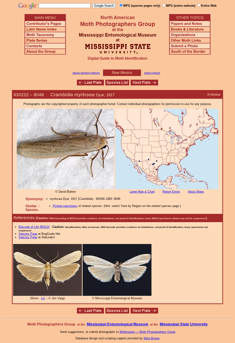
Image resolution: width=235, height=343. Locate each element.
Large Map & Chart (142, 191)
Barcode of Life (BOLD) (34, 227)
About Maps (196, 191)
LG (43, 298)
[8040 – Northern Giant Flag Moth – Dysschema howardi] (90, 84)
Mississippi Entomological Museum (117, 324)
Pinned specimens (65, 206)
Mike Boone (151, 338)
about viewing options (86, 73)
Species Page (28, 233)
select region (152, 73)
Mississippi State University (184, 324)
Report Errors (171, 191)
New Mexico (122, 73)
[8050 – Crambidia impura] (144, 84)
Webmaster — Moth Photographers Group (147, 332)
